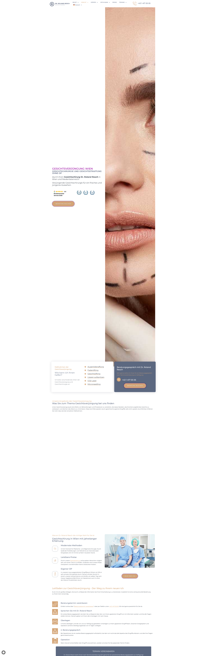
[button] (3, 652)
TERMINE (122, 2)
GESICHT (83, 2)
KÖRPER (93, 2)
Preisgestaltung (75, 560)
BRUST (75, 2)
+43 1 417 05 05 (144, 3)
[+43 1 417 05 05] (135, 4)
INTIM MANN (104, 2)
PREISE (114, 2)
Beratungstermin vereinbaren (84, 606)
